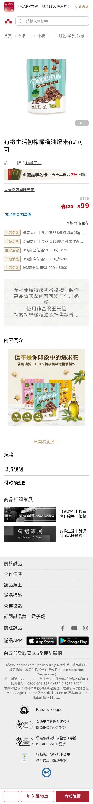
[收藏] (11, 796)
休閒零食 (45, 36)
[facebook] (62, 628)
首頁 (8, 36)
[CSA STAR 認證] (46, 772)
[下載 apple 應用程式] (41, 640)
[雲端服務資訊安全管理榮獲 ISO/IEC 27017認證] (26, 741)
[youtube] (74, 628)
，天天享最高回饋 (54, 174)
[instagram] (85, 628)
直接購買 (72, 796)
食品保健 (25, 36)
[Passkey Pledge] (26, 709)
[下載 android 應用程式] (73, 640)
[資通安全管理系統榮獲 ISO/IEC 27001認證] (26, 724)
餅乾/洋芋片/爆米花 (74, 36)
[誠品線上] (8, 21)
